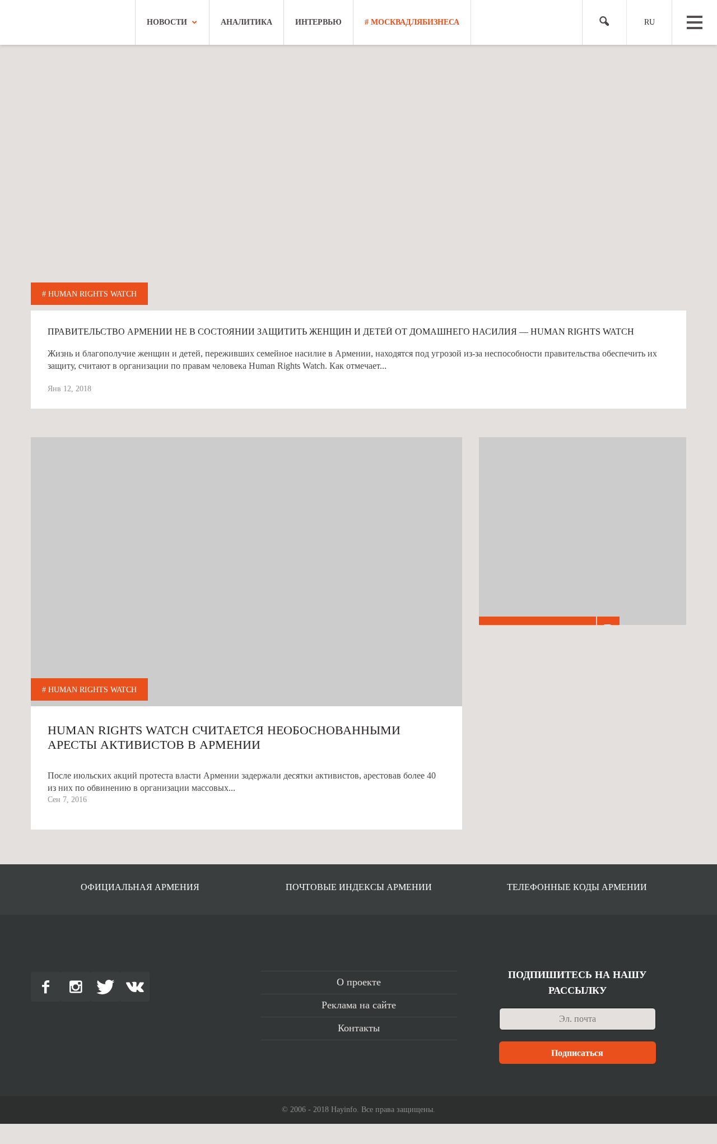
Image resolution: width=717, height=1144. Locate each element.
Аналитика (246, 22)
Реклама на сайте (359, 1005)
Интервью (318, 22)
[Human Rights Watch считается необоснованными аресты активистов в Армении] (246, 653)
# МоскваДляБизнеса (412, 22)
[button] (600, 22)
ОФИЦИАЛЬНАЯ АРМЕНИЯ (140, 887)
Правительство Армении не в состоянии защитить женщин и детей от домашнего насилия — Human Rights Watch (341, 331)
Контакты (359, 1028)
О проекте (359, 982)
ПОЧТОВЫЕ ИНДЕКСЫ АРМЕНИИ (359, 887)
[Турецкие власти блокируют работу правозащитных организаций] (582, 541)
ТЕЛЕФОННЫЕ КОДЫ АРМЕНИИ (577, 887)
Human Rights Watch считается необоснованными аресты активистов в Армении (224, 737)
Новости (167, 22)
